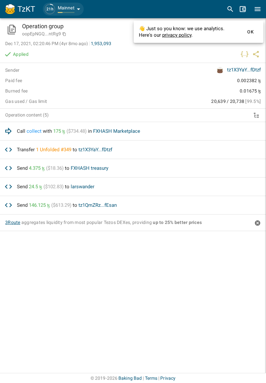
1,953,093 (101, 43)
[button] (63, 9)
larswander (82, 187)
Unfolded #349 (55, 150)
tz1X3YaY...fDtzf (244, 70)
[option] (133, 131)
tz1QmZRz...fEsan (98, 205)
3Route (12, 222)
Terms (151, 378)
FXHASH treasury (89, 168)
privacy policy (176, 35)
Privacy (167, 378)
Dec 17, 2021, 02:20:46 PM (46, 43)
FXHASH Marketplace (116, 131)
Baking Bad (130, 378)
